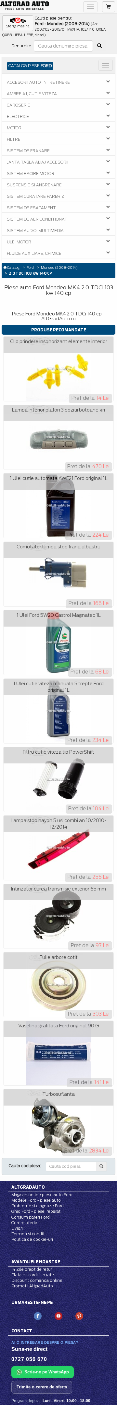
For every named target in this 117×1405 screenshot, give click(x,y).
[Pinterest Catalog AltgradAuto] (79, 1315)
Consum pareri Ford (30, 1217)
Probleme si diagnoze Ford (37, 1205)
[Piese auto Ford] (24, 5)
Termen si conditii (28, 1233)
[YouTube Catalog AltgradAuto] (58, 1315)
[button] (17, 23)
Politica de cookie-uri (32, 1239)
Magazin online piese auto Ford (41, 1194)
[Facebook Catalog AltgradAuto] (38, 1315)
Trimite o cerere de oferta (42, 1386)
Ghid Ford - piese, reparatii (36, 1211)
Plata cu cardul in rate (32, 1274)
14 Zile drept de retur (31, 1269)
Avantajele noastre (35, 1261)
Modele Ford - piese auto (36, 1200)
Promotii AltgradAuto (32, 1285)
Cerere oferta (24, 1222)
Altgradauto (28, 1187)
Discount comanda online (36, 1280)
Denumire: (21, 45)
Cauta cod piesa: (25, 1165)
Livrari (17, 1228)
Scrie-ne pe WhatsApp (46, 1371)
